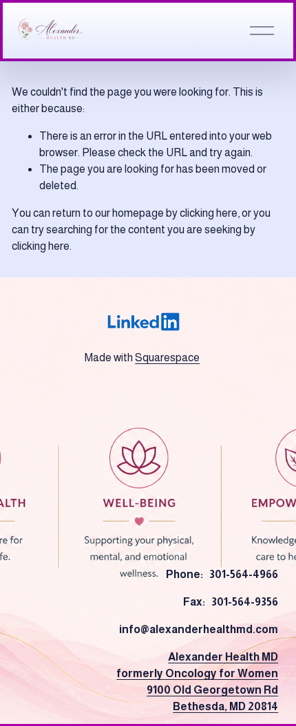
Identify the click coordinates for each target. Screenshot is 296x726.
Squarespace (167, 357)
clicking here (208, 213)
